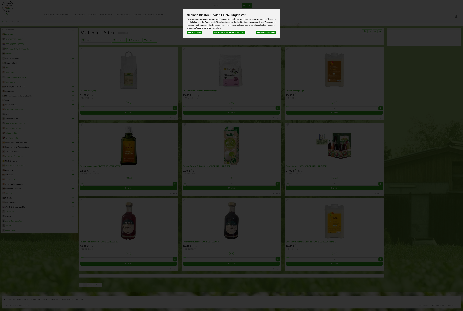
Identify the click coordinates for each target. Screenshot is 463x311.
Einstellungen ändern (266, 32)
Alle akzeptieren (194, 32)
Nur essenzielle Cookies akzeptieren (229, 32)
